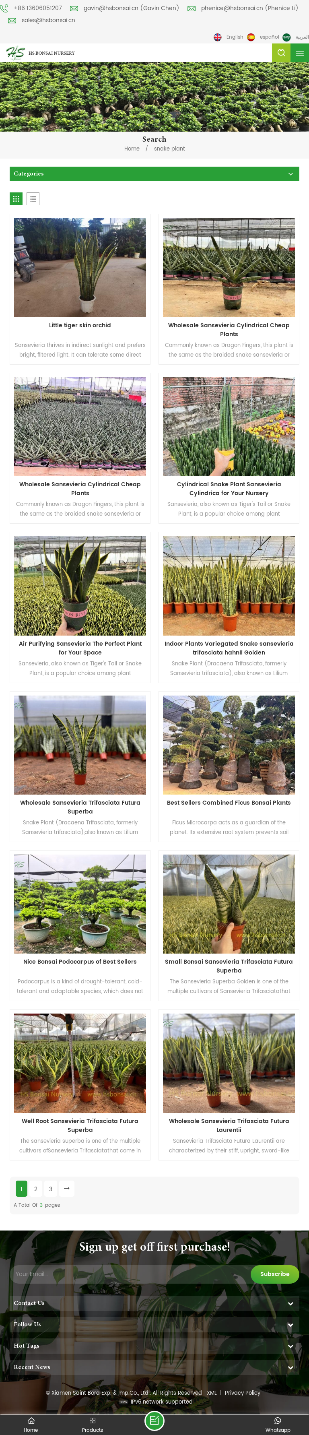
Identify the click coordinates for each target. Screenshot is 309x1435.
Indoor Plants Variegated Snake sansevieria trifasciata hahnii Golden (229, 648)
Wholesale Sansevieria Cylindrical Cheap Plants (229, 330)
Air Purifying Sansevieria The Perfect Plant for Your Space (80, 648)
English (235, 37)
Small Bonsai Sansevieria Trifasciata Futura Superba (229, 966)
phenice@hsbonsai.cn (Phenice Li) (250, 8)
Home (132, 149)
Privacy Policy (242, 1393)
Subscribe (275, 1274)
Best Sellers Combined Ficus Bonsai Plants (229, 803)
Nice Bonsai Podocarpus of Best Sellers (80, 962)
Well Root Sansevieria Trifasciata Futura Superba (80, 1126)
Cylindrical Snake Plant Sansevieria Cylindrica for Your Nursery (229, 489)
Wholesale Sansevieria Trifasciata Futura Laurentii (229, 1126)
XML (212, 1393)
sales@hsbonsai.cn (48, 20)
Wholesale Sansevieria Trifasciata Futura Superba (80, 807)
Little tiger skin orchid (80, 325)
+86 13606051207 (38, 8)
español (269, 37)
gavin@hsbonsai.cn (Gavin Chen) (131, 8)
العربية (302, 37)
